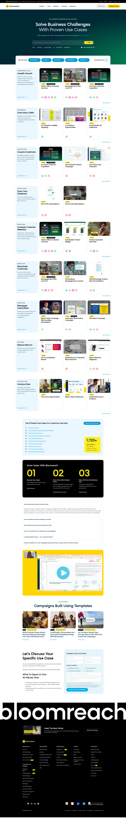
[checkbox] (83, 670)
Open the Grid (83, 492)
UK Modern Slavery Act (98, 810)
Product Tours (101, 6)
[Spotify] (38, 803)
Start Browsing (31, 488)
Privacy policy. (94, 686)
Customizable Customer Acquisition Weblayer (41, 430)
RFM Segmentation (33, 428)
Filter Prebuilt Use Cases (59, 492)
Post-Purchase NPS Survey (35, 443)
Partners (101, 1)
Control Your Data (81, 810)
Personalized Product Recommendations (39, 435)
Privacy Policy (67, 810)
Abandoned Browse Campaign (37, 441)
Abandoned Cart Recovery (35, 433)
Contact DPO (74, 810)
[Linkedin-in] (35, 803)
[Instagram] (31, 803)
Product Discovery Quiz (34, 446)
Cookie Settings (90, 810)
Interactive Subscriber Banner (36, 451)
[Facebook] (28, 803)
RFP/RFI (105, 1)
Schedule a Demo (113, 6)
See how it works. (84, 35)
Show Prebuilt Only (88, 47)
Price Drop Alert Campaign (35, 449)
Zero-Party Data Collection (35, 438)
